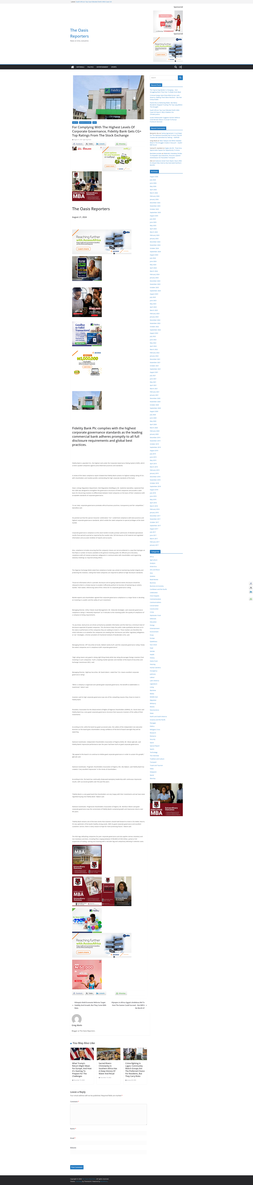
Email (73, 1138)
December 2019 (155, 437)
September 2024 (155, 252)
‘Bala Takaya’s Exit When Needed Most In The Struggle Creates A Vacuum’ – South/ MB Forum (166, 143)
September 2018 (155, 486)
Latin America (154, 681)
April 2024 (153, 268)
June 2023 (153, 300)
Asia (151, 573)
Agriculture (153, 560)
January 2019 (154, 473)
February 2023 (154, 313)
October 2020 (154, 405)
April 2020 (153, 424)
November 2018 (155, 480)
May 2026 (153, 186)
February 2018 (154, 509)
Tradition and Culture (157, 759)
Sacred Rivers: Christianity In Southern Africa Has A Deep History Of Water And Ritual (108, 1068)
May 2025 (153, 225)
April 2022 (153, 346)
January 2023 (154, 317)
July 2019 (153, 454)
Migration (153, 700)
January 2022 (154, 356)
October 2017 (154, 522)
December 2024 (155, 242)
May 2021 (153, 382)
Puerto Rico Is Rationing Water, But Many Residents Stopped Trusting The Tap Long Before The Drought (93, 3)
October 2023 (154, 287)
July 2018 (153, 493)
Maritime (153, 690)
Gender (152, 651)
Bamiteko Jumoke (155, 153)
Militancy (153, 703)
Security (152, 739)
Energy (152, 625)
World (152, 775)
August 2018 (154, 490)
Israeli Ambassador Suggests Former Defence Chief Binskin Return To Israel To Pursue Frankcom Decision (165, 120)
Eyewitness (153, 641)
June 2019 (153, 457)
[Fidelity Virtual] (87, 323)
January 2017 (154, 545)
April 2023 (153, 307)
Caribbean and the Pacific (158, 589)
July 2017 (153, 532)
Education (153, 622)
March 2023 (154, 310)
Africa (152, 557)
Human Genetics (155, 668)
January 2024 (154, 278)
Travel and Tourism (156, 765)
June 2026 (153, 183)
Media (152, 694)
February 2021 (154, 392)
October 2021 (154, 366)
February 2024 (154, 274)
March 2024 (154, 271)
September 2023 (155, 291)
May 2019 (153, 460)
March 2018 (154, 506)
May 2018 (153, 499)
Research (153, 733)
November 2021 (155, 362)
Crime (152, 612)
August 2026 (154, 177)
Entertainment (102, 67)
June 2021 (153, 379)
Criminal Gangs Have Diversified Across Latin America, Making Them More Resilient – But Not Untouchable (166, 97)
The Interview (154, 756)
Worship (152, 778)
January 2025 (154, 238)
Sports (114, 67)
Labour (152, 677)
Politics (90, 67)
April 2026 (153, 190)
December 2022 (155, 320)
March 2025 (154, 232)
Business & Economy (85, 122)
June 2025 (153, 222)
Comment (74, 1101)
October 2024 (154, 248)
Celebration (154, 592)
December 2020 (155, 398)
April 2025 (153, 229)
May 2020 (153, 421)
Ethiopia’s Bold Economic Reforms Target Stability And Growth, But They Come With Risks (90, 1005)
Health (152, 654)
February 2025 (154, 235)
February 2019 (154, 470)
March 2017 (154, 539)
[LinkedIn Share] (251, 591)
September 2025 (155, 212)
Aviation (152, 576)
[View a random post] (180, 67)
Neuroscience (154, 710)
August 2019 (154, 450)
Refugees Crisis (155, 729)
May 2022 (153, 343)
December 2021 (155, 359)
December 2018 (155, 477)
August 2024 (154, 255)
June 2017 (153, 535)
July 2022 (153, 336)
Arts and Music (155, 570)
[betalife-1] (87, 148)
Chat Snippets (154, 596)
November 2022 (155, 323)
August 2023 (154, 294)
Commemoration (155, 599)
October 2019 (154, 444)
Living (152, 687)
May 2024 (153, 265)
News (94, 122)
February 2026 (154, 196)
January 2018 (154, 512)
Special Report (155, 746)
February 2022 (154, 353)
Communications (155, 602)
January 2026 (154, 199)
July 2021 (153, 375)
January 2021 (154, 395)
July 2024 (153, 258)
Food (151, 648)
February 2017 (154, 542)
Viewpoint (153, 772)
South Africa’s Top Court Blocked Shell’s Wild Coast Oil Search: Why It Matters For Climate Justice (164, 112)
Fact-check (153, 645)
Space (152, 743)
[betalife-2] (87, 289)
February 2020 (154, 431)
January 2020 (154, 434)
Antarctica (153, 566)
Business (153, 583)
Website (73, 1148)
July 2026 (153, 180)
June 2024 (153, 261)
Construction (154, 609)
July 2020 (153, 415)
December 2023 (155, 281)
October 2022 (154, 327)
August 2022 (154, 333)
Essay (152, 635)
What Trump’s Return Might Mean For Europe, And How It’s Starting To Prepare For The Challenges (82, 1069)
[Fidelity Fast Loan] (87, 257)
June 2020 (153, 418)
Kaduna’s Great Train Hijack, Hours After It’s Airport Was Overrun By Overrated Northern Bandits (166, 163)
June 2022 (153, 340)
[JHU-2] (116, 878)
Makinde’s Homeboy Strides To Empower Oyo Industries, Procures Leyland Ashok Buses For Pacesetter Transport (166, 155)
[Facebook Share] (251, 583)
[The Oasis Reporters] (72, 67)
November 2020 (155, 402)
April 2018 (153, 503)
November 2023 (155, 284)
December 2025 (155, 203)
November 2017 (155, 519)
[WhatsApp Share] (251, 599)
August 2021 (154, 372)
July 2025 (153, 219)
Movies (152, 707)
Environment (154, 632)
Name (73, 1129)
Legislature (153, 684)
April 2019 (153, 464)
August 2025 (154, 216)
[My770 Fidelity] (87, 909)
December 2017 (155, 516)
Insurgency (153, 671)
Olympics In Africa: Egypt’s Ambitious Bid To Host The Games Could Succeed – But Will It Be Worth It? (128, 1005)
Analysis (75, 122)
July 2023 (153, 297)
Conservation (154, 606)
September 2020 (155, 408)
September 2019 (155, 447)
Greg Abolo (88, 139)
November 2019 (155, 441)
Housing (152, 664)
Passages (153, 723)
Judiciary (153, 674)
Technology (153, 752)
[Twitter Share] (251, 587)
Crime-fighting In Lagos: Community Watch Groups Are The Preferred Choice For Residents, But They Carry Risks (135, 1069)
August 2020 (154, 411)
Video (152, 769)
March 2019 (154, 467)
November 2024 (155, 245)
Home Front (154, 661)
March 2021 (154, 388)
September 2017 (155, 525)
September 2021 (155, 369)
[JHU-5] (87, 846)
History (152, 658)
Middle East (154, 697)
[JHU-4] (87, 173)
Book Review (154, 579)
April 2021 (153, 385)
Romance (153, 736)
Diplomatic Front (155, 615)
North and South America (158, 716)
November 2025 (155, 206)
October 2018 (154, 483)
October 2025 (154, 209)
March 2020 (154, 428)
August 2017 (154, 529)
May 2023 (153, 304)
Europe (152, 638)
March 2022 (154, 349)
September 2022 (155, 330)
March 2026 (154, 193)
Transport (153, 762)
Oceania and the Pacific (157, 720)
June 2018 (153, 496)
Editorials (80, 67)
